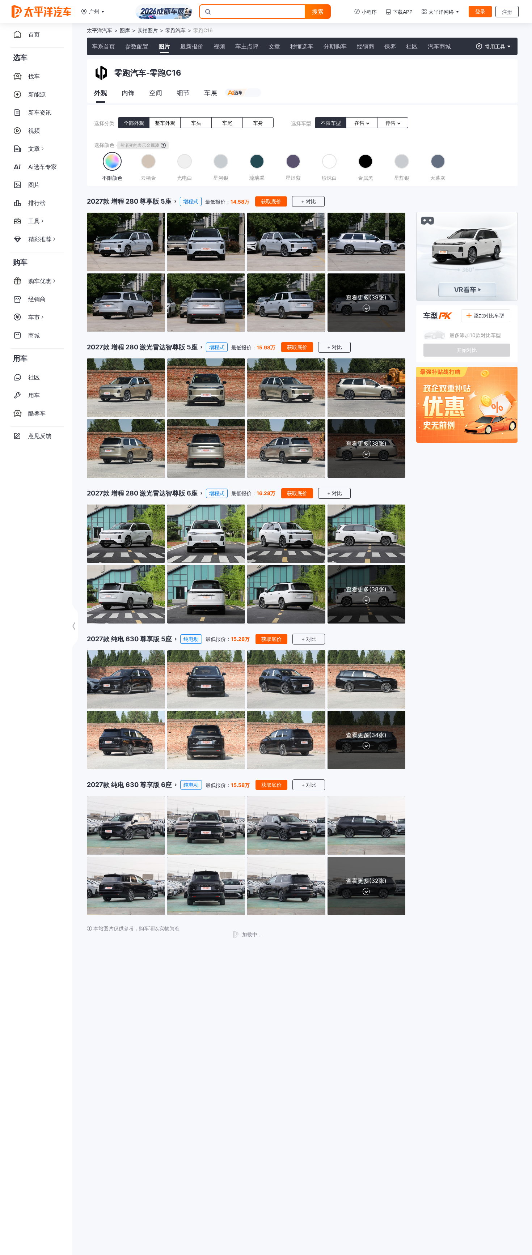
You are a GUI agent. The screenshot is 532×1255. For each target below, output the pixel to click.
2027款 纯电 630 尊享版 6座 (129, 784)
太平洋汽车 (99, 30)
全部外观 (134, 123)
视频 (219, 46)
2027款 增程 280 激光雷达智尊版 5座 (142, 347)
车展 (210, 93)
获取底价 (271, 201)
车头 (196, 123)
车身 (258, 123)
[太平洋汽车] (41, 11)
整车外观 (165, 123)
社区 (412, 46)
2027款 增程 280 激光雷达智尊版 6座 (142, 493)
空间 (155, 93)
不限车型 (331, 123)
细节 (183, 93)
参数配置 (136, 46)
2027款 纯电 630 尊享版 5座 (129, 639)
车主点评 (246, 46)
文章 (274, 46)
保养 (390, 46)
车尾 (227, 123)
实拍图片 (148, 30)
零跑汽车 (175, 30)
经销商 (365, 46)
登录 (480, 11)
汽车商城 (439, 46)
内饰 (128, 93)
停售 (391, 123)
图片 (164, 46)
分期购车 (335, 46)
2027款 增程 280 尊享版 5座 (129, 201)
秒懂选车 (301, 46)
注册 (507, 12)
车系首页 (103, 46)
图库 (125, 30)
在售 (360, 123)
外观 (100, 93)
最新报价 (191, 46)
